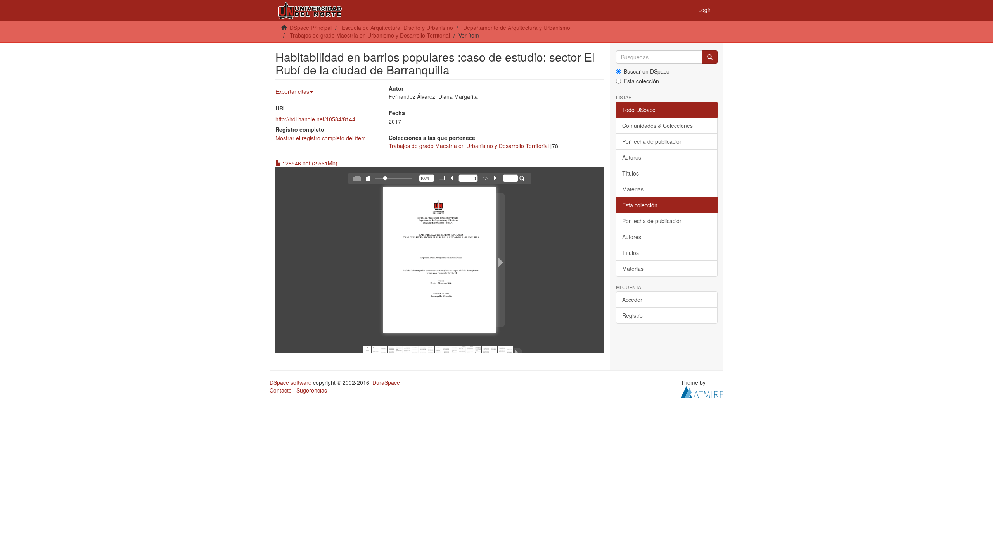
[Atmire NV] (702, 391)
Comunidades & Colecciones (657, 125)
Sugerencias (311, 390)
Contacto (281, 390)
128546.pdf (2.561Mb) (309, 163)
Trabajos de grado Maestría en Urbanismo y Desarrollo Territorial (370, 35)
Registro (632, 315)
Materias (633, 189)
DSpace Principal (311, 27)
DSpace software (290, 382)
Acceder (632, 299)
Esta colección (641, 81)
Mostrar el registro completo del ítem (320, 138)
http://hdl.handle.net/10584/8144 (315, 119)
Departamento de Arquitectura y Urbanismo (516, 27)
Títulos (630, 173)
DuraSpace (386, 382)
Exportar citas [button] (292, 91)
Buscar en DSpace (646, 71)
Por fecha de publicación (652, 141)
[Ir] (710, 57)
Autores (631, 157)
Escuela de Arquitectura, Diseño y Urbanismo (397, 27)
